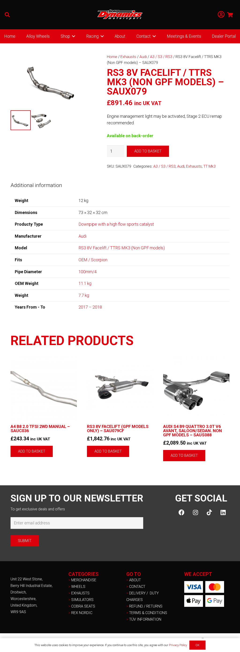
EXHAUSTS (80, 593)
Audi (143, 57)
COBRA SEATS (83, 606)
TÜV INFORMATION (145, 619)
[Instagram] (195, 512)
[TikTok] (209, 512)
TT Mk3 (209, 166)
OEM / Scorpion (93, 259)
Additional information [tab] (36, 185)
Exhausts (128, 57)
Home (112, 57)
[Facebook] (181, 512)
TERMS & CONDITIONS (148, 613)
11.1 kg (85, 283)
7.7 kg (84, 295)
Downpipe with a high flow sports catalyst (116, 224)
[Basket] (230, 14)
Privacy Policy (178, 645)
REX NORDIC (82, 613)
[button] (7, 15)
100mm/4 (88, 271)
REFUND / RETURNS (145, 606)
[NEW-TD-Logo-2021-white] (120, 15)
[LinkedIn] (223, 512)
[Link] (221, 15)
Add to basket (147, 151)
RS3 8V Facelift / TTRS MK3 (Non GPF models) (122, 247)
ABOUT (135, 580)
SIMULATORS (82, 599)
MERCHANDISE (83, 580)
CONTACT (137, 586)
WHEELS (78, 586)
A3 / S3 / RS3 (161, 57)
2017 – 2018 (90, 307)
